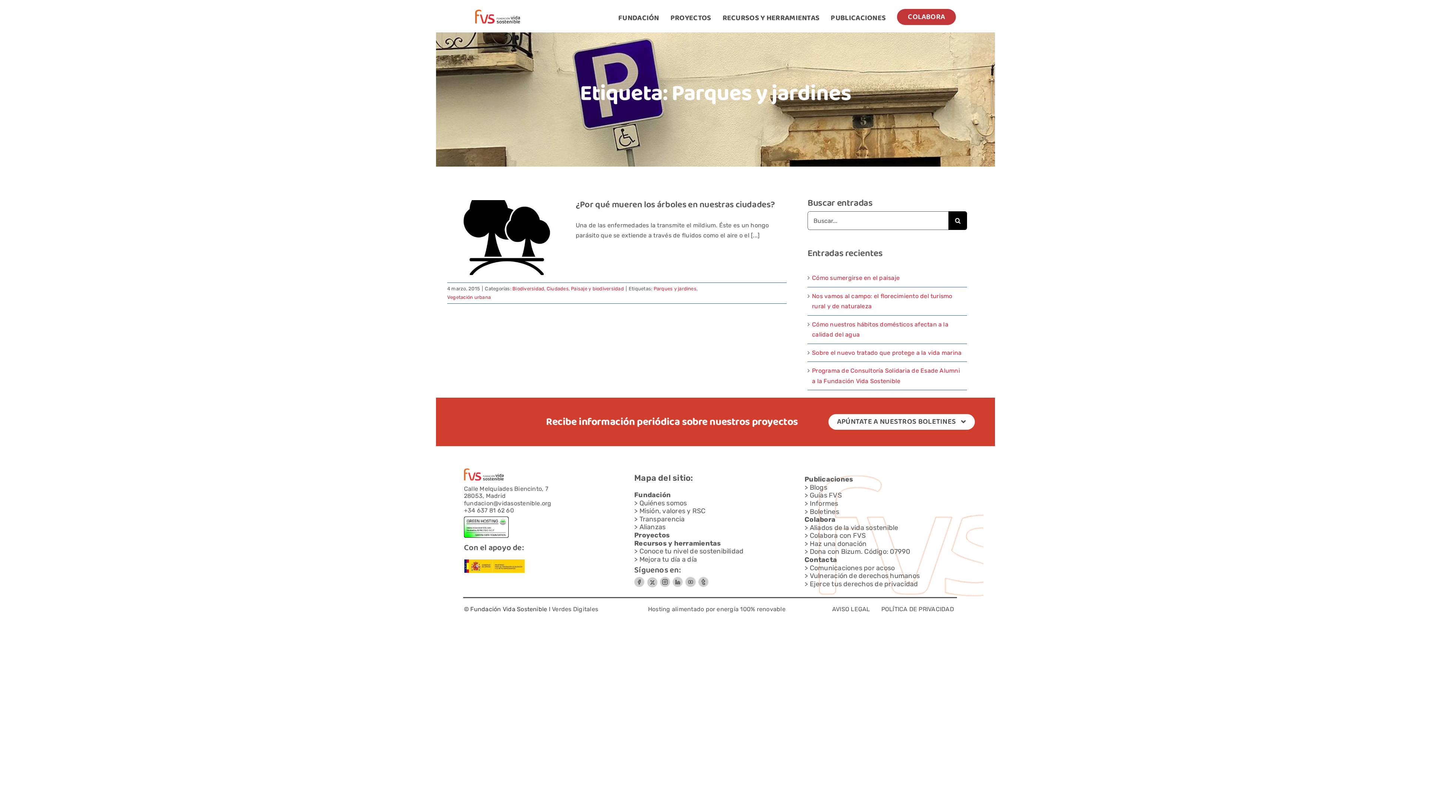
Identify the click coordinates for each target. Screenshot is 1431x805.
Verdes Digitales (575, 609)
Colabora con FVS (838, 535)
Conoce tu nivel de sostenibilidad (691, 551)
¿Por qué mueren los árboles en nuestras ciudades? (675, 205)
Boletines (824, 512)
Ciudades (558, 288)
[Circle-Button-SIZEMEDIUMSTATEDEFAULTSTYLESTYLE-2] (639, 579)
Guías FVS (826, 495)
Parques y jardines (675, 288)
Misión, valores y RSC (672, 511)
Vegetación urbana (469, 297)
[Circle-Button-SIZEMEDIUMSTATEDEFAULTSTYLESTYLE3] (678, 579)
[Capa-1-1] (497, 12)
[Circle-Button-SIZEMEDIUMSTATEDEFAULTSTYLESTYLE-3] (690, 579)
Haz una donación (838, 544)
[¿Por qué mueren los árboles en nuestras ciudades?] (506, 237)
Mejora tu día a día (668, 559)
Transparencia (662, 519)
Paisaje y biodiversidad (597, 288)
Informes (824, 503)
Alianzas (652, 527)
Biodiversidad (528, 288)
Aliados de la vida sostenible (854, 528)
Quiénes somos (663, 503)
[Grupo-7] (665, 579)
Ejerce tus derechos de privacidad (864, 584)
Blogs (818, 487)
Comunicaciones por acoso (852, 568)
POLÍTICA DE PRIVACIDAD (917, 609)
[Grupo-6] (703, 579)
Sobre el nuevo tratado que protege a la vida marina (886, 352)
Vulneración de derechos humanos (865, 576)
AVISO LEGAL (851, 609)
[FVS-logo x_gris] (652, 579)
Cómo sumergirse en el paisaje (856, 277)
